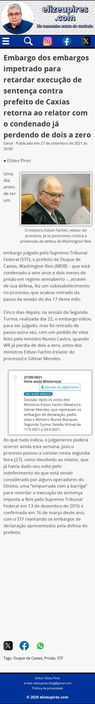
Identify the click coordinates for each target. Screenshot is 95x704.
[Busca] (28, 41)
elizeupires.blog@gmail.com (52, 683)
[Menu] (9, 41)
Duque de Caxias (27, 658)
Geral (8, 143)
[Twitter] (86, 41)
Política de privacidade (47, 688)
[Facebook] (66, 41)
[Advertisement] (47, 589)
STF (60, 658)
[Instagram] (47, 41)
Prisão (49, 658)
